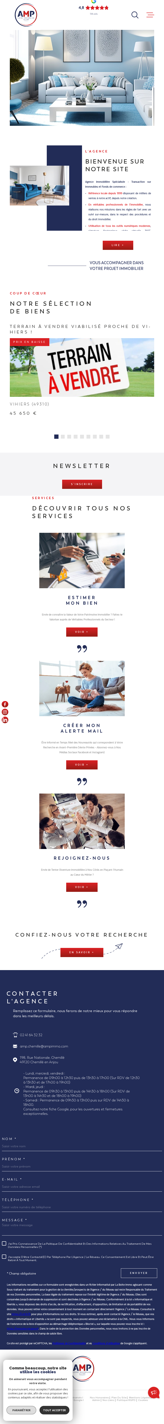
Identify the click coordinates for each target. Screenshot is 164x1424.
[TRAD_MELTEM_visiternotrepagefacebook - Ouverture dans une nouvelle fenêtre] (5, 704)
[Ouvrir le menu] (150, 15)
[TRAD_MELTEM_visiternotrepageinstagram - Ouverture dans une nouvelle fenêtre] (5, 712)
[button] (56, 438)
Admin (96, 1402)
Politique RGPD (126, 1402)
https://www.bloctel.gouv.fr (22, 1330)
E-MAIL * (12, 1180)
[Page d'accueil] (26, 15)
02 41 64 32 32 (31, 1036)
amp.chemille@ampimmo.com (44, 1048)
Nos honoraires (99, 1399)
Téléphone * (18, 1201)
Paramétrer (21, 1410)
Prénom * (14, 1160)
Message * (15, 1221)
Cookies (143, 1402)
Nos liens (108, 1402)
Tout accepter (54, 1410)
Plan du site (118, 1399)
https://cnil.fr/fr (21, 1315)
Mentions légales (139, 1399)
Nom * (9, 1140)
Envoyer (139, 1274)
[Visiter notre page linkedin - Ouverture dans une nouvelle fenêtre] (5, 720)
